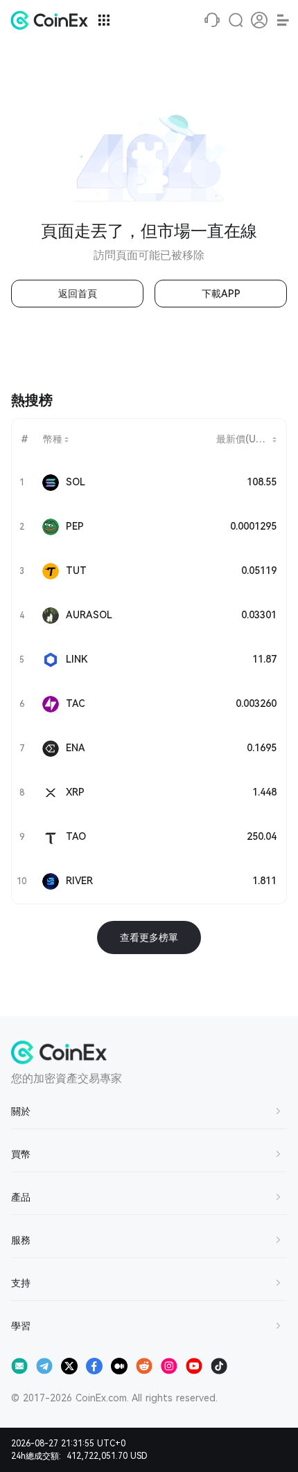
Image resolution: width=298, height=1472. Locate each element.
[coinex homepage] (52, 20)
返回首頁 (77, 293)
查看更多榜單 (149, 937)
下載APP (221, 293)
